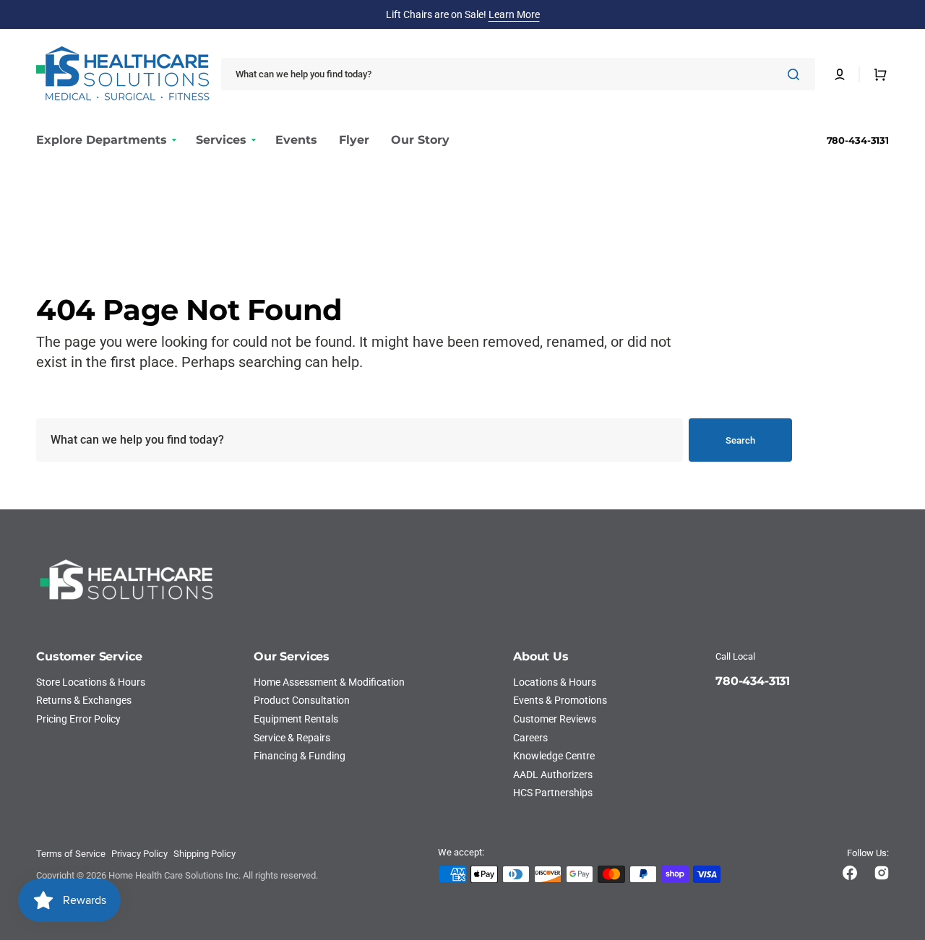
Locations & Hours (554, 682)
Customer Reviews (554, 719)
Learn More (514, 14)
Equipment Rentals (296, 719)
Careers (530, 737)
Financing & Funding (299, 756)
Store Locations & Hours (90, 682)
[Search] (796, 74)
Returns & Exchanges (84, 700)
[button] (840, 74)
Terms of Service (71, 853)
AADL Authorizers (553, 774)
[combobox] (518, 74)
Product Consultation (302, 700)
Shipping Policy (204, 853)
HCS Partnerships (553, 792)
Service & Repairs (292, 737)
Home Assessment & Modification (329, 682)
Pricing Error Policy (78, 719)
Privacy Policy (139, 853)
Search (740, 440)
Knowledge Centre (554, 756)
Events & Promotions (560, 700)
